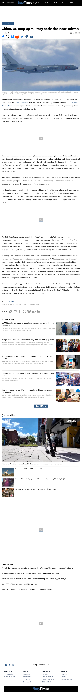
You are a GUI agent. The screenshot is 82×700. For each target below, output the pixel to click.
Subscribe (26, 674)
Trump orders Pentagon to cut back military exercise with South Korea (35, 489)
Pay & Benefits (38, 3)
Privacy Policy (8, 674)
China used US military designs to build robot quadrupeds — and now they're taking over (32, 464)
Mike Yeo (7, 33)
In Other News (8, 319)
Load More (41, 406)
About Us (64, 674)
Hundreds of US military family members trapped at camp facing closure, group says (34, 578)
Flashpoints (48, 3)
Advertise (45, 674)
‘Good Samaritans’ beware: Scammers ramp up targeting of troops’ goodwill (27, 357)
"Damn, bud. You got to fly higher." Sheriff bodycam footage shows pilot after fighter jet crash (41, 479)
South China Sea (21, 102)
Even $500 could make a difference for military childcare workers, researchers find (27, 391)
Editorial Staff (46, 682)
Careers (63, 677)
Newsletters (27, 677)
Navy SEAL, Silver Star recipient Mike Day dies (19, 584)
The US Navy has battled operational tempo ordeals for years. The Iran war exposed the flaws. (37, 568)
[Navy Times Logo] (25, 2)
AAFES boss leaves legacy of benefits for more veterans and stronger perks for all (28, 324)
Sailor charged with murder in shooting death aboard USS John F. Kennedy (30, 573)
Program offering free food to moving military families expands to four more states (28, 374)
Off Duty (72, 3)
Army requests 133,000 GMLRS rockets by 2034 (28, 469)
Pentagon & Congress (61, 3)
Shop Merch (27, 682)
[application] (41, 440)
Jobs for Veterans (66, 679)
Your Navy (7, 24)
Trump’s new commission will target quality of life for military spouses (28, 339)
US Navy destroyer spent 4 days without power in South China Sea (27, 589)
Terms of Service (9, 677)
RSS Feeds (26, 679)
